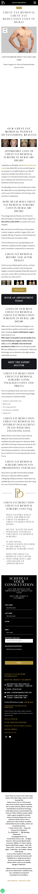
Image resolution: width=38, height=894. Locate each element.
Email (7, 630)
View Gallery (19, 290)
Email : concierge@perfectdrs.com (19, 692)
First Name (9, 605)
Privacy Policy (10, 847)
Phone (7, 621)
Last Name (9, 613)
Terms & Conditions (21, 847)
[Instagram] (6, 737)
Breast (19, 7)
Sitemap (29, 849)
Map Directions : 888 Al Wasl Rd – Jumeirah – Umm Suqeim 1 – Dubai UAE (19, 685)
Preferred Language (13, 638)
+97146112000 (14, 832)
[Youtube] (10, 737)
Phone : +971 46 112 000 (14, 689)
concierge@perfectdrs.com (19, 836)
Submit (19, 663)
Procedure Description (14, 646)
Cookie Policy (14, 849)
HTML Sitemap (19, 851)
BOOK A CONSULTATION (19, 2)
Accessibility (22, 849)
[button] (3, 891)
